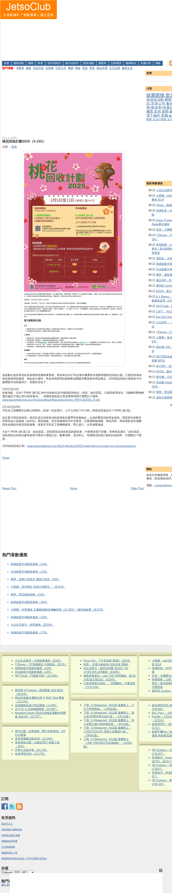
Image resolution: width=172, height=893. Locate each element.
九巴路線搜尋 (8, 847)
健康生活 (127, 68)
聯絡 (157, 63)
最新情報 (19, 63)
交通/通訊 (116, 63)
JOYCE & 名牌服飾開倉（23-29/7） (37, 709)
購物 (30, 63)
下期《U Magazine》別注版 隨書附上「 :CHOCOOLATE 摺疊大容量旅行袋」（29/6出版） (107, 731)
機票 (70, 68)
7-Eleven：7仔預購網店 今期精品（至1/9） (41, 664)
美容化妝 (38, 68)
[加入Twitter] (12, 809)
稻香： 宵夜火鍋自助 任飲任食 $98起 (106, 664)
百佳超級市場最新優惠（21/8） (30, 571)
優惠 (4, 885)
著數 (9, 885)
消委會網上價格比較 (11, 829)
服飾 (28, 68)
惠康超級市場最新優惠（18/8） (30, 602)
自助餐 (50, 68)
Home (73, 488)
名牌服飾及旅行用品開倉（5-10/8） (36, 705)
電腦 (165, 115)
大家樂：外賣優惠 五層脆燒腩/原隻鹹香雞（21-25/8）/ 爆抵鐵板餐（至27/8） (58, 609)
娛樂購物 (156, 95)
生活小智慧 (160, 119)
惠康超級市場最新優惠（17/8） (30, 632)
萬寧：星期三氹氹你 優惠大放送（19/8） (35, 579)
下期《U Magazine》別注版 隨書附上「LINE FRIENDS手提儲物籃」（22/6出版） (107, 743)
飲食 (40, 63)
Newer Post (9, 488)
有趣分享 (146, 63)
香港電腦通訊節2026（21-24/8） (34, 738)
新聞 (165, 111)
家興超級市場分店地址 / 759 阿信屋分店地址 (24, 858)
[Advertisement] (114, 29)
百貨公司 (60, 68)
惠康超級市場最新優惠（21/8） (30, 564)
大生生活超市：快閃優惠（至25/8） (32, 624)
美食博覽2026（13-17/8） (30, 753)
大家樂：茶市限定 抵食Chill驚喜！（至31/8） (38, 586)
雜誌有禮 (101, 68)
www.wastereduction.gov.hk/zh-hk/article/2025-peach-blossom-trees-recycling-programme (81, 446)
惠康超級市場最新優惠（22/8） (30, 617)
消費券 (20, 68)
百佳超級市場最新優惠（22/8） (34, 672)
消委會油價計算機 (10, 835)
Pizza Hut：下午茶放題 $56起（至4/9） (107, 660)
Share (5, 457)
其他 (158, 111)
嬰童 (92, 68)
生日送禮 (114, 68)
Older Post (137, 488)
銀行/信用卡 (72, 63)
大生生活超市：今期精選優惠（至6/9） (38, 660)
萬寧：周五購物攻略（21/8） (28, 594)
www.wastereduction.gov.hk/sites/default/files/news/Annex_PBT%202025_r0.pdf (51, 399)
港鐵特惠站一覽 (9, 852)
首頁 (6, 63)
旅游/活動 (88, 63)
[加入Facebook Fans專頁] (4, 809)
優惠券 (102, 63)
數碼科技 (131, 63)
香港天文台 (7, 823)
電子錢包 (153, 115)
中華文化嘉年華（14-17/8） (31, 750)
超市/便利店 (54, 63)
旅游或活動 (155, 99)
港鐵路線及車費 (9, 841)
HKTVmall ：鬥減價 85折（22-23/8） (37, 675)
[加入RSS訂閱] (19, 809)
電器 (85, 68)
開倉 (78, 68)
